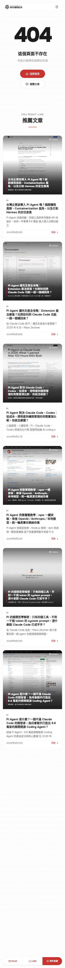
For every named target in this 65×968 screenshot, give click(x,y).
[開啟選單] (57, 7)
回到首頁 (35, 73)
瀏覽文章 (35, 84)
